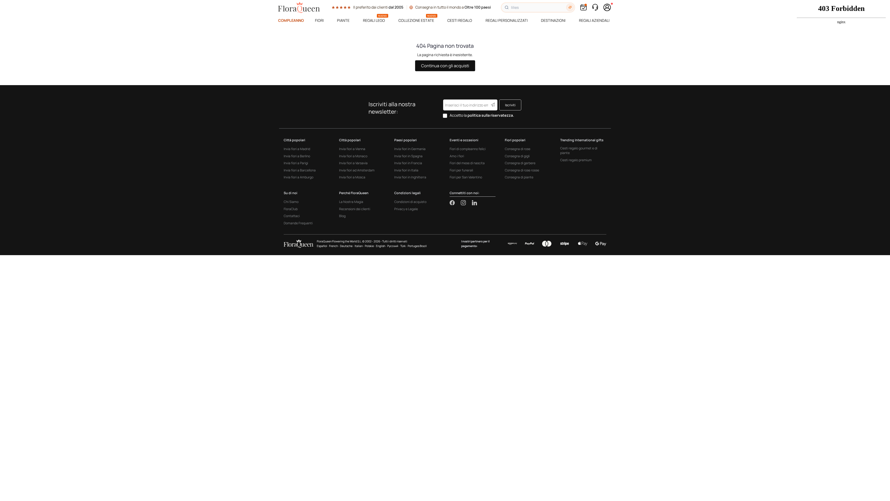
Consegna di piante (519, 177)
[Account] (607, 7)
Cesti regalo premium (576, 160)
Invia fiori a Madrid (297, 149)
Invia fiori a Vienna (352, 149)
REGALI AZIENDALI (594, 20)
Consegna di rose (517, 149)
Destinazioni (553, 20)
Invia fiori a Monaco (353, 156)
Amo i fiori (457, 156)
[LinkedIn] (474, 202)
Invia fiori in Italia (406, 170)
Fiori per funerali (461, 170)
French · (334, 246)
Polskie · (370, 246)
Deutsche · (347, 246)
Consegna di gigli (517, 156)
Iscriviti (510, 105)
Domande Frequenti (298, 223)
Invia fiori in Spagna (408, 156)
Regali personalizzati (507, 20)
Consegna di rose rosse (522, 170)
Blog (342, 216)
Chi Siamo (291, 201)
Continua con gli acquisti (445, 65)
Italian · (359, 246)
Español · (322, 246)
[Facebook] (455, 202)
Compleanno (291, 20)
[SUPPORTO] (595, 7)
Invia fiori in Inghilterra (410, 177)
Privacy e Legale (406, 209)
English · (381, 246)
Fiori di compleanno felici (468, 149)
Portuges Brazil (417, 246)
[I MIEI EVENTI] (583, 7)
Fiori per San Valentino (466, 177)
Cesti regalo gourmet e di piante (578, 150)
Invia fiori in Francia (408, 163)
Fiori (319, 20)
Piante (343, 20)
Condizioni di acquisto (410, 201)
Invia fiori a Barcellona (300, 170)
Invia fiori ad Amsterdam (357, 170)
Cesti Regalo (459, 20)
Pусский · (393, 246)
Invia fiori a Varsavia (353, 163)
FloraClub (291, 209)
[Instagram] (466, 202)
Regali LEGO (374, 20)
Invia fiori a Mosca (352, 177)
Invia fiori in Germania (410, 149)
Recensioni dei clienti (354, 209)
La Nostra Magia (351, 201)
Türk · (403, 246)
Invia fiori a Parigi (296, 163)
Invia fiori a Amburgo (298, 177)
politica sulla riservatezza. (490, 115)
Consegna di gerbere (520, 163)
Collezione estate (416, 20)
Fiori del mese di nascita (467, 163)
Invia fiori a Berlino (297, 156)
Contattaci (292, 216)
